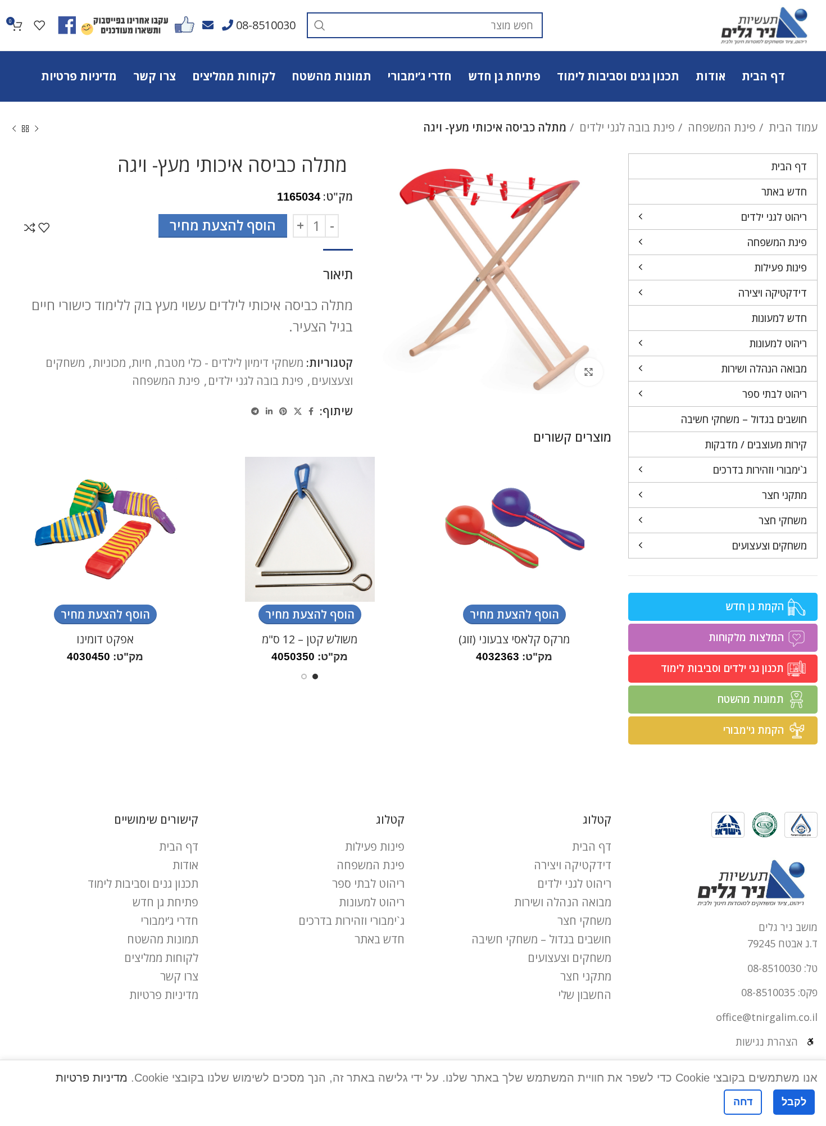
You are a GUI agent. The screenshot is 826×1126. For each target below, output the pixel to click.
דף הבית (591, 846)
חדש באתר (380, 939)
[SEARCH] (320, 25)
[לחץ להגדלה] (589, 372)
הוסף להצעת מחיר (223, 225)
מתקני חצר (585, 976)
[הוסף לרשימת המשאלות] (43, 227)
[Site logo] (764, 23)
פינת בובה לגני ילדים (626, 127)
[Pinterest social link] (283, 411)
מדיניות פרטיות (163, 994)
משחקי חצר (584, 920)
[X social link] (298, 411)
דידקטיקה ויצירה (572, 865)
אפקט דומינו (105, 639)
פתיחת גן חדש (165, 902)
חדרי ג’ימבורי (169, 920)
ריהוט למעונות (372, 902)
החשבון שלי (584, 994)
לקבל (794, 1101)
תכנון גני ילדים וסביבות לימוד (722, 668)
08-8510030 (266, 25)
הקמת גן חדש (754, 606)
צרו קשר (179, 976)
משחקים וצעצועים (569, 957)
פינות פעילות (375, 846)
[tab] (338, 269)
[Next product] (14, 129)
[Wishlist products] (39, 25)
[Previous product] (36, 129)
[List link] (723, 968)
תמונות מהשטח (751, 699)
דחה (742, 1101)
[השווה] (29, 227)
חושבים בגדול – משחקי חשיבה (541, 939)
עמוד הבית (792, 127)
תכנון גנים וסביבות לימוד (143, 883)
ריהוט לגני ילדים (574, 883)
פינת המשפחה (720, 127)
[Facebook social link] (311, 411)
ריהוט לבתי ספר (368, 883)
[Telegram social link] (255, 411)
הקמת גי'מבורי (753, 730)
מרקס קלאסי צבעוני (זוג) (514, 639)
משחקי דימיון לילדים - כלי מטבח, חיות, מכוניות (198, 362)
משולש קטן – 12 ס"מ (309, 639)
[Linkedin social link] (269, 411)
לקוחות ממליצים (161, 957)
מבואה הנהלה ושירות (562, 902)
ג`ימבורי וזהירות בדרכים (351, 920)
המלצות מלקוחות (746, 637)
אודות (185, 865)
